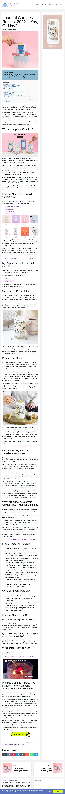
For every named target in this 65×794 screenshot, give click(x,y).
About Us (43, 4)
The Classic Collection (10, 208)
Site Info (37, 782)
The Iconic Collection (10, 213)
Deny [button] (50, 791)
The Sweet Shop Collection (12, 206)
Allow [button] (58, 791)
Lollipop (7, 278)
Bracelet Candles (9, 209)
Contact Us (51, 4)
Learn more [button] (37, 791)
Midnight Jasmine (9, 280)
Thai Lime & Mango (10, 281)
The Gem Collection (10, 211)
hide (9, 82)
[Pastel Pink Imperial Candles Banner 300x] (52, 48)
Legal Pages (59, 4)
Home (37, 4)
